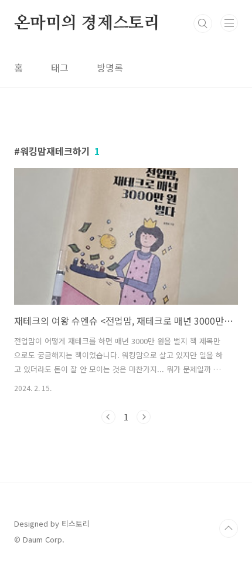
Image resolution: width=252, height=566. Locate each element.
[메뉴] (229, 23)
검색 (203, 23)
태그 (60, 67)
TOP (228, 528)
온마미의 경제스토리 (87, 23)
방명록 (110, 67)
